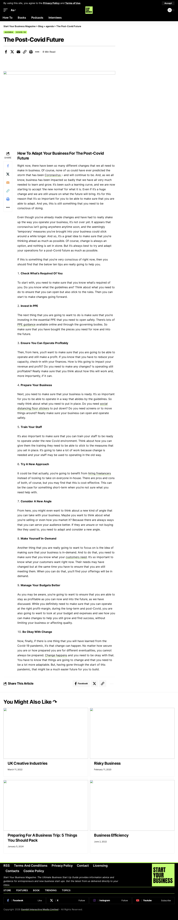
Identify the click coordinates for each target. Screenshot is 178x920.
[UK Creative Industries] (45, 733)
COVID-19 (21, 32)
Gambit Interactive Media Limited (39, 909)
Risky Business (107, 763)
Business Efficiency (111, 835)
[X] (67, 900)
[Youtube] (153, 900)
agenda (9, 32)
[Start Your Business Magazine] (89, 10)
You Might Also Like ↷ (30, 702)
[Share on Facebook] (5, 52)
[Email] (18, 52)
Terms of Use (72, 3)
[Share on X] (12, 52)
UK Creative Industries (27, 763)
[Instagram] (111, 900)
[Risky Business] (132, 733)
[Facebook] (24, 900)
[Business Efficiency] (132, 805)
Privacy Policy (51, 3)
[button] (168, 3)
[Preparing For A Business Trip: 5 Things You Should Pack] (45, 805)
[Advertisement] (148, 49)
